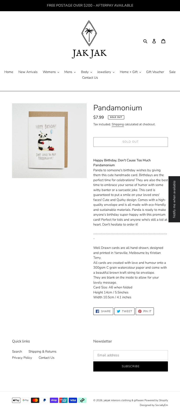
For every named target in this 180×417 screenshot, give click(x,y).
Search (17, 351)
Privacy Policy (22, 357)
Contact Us (46, 357)
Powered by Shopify (156, 400)
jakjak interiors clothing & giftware (124, 400)
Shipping (118, 124)
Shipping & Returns (42, 351)
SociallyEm (161, 405)
